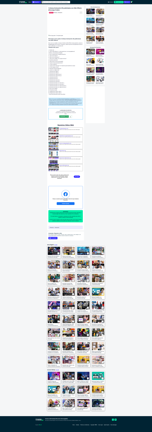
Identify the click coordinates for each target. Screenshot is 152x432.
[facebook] (116, 420)
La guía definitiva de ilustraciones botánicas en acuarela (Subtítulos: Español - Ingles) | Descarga (54, 409)
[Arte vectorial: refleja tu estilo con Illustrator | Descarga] (83, 346)
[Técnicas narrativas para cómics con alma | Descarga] (69, 292)
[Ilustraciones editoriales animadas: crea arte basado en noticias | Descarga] (100, 20)
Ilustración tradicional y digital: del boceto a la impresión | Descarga (54, 298)
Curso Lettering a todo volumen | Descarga (54, 338)
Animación (57, 227)
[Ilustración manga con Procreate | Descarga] (83, 292)
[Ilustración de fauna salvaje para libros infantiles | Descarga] (90, 38)
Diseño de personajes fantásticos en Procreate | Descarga (90, 34)
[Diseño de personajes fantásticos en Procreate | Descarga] (90, 29)
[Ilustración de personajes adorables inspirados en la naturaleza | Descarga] (69, 278)
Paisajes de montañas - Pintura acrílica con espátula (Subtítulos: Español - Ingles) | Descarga (68, 395)
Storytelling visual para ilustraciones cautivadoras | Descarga (82, 284)
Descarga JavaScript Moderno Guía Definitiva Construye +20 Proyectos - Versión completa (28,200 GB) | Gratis (100, 56)
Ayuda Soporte (106, 424)
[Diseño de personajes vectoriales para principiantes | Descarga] (100, 11)
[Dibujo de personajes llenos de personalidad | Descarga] (98, 346)
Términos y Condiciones (84, 424)
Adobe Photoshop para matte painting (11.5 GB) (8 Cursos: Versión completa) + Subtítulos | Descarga (69, 325)
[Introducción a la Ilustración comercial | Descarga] (98, 278)
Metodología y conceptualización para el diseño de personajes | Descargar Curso (53, 325)
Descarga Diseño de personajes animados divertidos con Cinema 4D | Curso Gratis (54, 311)
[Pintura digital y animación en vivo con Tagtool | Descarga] (83, 332)
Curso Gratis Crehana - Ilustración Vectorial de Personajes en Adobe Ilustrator (99, 74)
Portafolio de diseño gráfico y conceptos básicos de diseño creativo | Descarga (83, 366)
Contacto (77, 424)
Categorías (36, 2)
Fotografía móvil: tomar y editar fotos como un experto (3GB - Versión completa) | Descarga (69, 382)
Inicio (30, 2)
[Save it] (58, 253)
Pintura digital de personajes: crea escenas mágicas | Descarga (97, 338)
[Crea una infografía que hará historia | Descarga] (100, 29)
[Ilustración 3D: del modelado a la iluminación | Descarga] (90, 11)
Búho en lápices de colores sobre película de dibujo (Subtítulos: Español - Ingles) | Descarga (68, 409)
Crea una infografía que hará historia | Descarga (99, 34)
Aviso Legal (100, 424)
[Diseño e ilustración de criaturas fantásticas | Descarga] (54, 360)
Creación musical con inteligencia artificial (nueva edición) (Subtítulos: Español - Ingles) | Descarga (54, 382)
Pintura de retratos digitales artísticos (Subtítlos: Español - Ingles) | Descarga (83, 325)
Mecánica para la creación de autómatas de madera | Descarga (90, 83)
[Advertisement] (65, 25)
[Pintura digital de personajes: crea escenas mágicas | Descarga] (98, 332)
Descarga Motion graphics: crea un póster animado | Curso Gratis (98, 311)
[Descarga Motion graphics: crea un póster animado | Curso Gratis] (98, 305)
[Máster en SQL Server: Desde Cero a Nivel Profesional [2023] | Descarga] (83, 376)
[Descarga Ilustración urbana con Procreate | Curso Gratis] (69, 305)
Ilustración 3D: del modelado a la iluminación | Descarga (90, 16)
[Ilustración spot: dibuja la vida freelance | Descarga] (69, 360)
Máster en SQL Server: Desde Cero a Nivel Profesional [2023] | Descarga (83, 382)
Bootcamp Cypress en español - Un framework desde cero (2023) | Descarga (98, 382)
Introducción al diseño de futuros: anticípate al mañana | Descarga (98, 366)
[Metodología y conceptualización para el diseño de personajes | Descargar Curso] (54, 319)
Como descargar (113, 424)
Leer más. (77, 176)
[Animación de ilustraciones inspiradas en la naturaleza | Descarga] (54, 346)
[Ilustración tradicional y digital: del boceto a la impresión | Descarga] (54, 292)
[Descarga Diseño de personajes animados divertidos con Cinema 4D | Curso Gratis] (54, 305)
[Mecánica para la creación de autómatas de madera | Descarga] (90, 79)
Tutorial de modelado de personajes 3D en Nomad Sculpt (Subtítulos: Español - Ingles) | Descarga (97, 409)
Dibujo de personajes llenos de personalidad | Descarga (98, 352)
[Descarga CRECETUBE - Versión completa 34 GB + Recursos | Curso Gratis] (100, 60)
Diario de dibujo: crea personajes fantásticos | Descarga (52, 284)
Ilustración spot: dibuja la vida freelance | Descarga (68, 366)
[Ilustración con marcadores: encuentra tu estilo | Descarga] (98, 319)
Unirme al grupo (65, 203)
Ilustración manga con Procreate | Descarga (81, 298)
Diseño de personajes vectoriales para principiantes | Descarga (99, 16)
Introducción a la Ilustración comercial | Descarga (97, 284)
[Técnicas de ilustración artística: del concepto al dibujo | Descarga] (100, 38)
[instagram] (113, 420)
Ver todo (55, 244)
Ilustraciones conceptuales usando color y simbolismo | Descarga (89, 25)
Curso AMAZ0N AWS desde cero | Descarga (82, 409)
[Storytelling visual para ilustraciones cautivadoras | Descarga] (83, 278)
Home (74, 424)
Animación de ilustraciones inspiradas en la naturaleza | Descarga (53, 352)
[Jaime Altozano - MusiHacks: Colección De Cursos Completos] (90, 51)
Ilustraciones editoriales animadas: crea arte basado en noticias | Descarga (99, 25)
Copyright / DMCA (94, 424)
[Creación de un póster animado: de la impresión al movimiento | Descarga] (83, 305)
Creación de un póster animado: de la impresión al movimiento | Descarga (82, 311)
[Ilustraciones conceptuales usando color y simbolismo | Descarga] (90, 20)
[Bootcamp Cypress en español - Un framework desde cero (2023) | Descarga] (98, 376)
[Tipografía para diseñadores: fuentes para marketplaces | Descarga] (69, 332)
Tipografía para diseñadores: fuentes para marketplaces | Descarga (68, 338)
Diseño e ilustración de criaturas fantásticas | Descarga (54, 366)
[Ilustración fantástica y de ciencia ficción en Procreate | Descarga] (69, 346)
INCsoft (40, 424)
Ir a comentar (53, 238)
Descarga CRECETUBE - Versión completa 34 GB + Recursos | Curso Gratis (100, 65)
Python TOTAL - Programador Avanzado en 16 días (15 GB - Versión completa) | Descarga (90, 65)
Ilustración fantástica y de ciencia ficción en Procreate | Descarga (68, 352)
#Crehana (52, 227)
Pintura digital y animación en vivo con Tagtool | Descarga (83, 338)
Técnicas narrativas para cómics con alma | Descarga (68, 298)
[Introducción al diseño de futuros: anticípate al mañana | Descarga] (98, 360)
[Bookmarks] (131, 2)
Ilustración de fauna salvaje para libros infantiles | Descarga (89, 43)
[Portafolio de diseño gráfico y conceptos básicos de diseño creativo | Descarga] (83, 360)
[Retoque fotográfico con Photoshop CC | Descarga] (98, 292)
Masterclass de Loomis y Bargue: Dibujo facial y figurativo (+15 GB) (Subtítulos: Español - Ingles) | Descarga (100, 83)
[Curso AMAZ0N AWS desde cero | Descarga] (83, 403)
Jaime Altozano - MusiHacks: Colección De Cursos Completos (90, 56)
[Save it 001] (81, 13)
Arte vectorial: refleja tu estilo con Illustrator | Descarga (82, 352)
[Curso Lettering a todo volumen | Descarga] (54, 332)
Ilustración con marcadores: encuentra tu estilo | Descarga (97, 325)
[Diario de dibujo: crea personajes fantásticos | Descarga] (54, 278)
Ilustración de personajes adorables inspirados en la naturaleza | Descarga (68, 284)
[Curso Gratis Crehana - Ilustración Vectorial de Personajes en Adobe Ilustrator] (100, 69)
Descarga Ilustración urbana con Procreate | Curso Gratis (68, 311)
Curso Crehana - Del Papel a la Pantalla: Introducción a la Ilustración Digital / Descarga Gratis (90, 74)
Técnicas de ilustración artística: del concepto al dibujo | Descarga (100, 43)
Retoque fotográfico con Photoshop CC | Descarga (97, 298)
